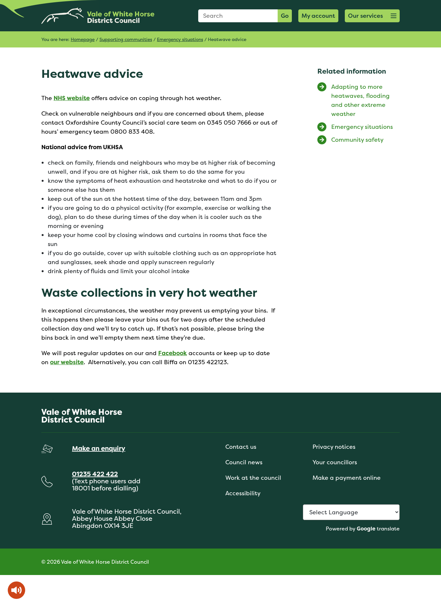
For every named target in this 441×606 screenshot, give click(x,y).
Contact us (240, 447)
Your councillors (335, 462)
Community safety (357, 140)
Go (285, 16)
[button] (372, 15)
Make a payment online (347, 478)
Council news (243, 462)
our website (67, 362)
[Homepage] (97, 15)
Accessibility (243, 493)
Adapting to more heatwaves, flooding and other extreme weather (360, 100)
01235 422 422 (95, 473)
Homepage (83, 39)
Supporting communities (125, 39)
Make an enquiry (98, 448)
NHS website (72, 98)
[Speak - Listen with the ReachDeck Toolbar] (16, 590)
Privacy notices (334, 447)
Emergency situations (180, 39)
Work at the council (253, 478)
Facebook (172, 353)
